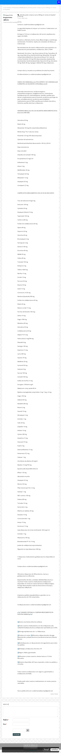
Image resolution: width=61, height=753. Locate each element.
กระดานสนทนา (7, 7)
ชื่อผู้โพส (6, 720)
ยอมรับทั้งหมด (54, 749)
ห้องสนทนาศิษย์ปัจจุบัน (19, 7)
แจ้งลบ (19, 21)
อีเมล (5, 724)
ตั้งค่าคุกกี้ (46, 749)
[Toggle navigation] (59, 2)
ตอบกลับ (17, 734)
